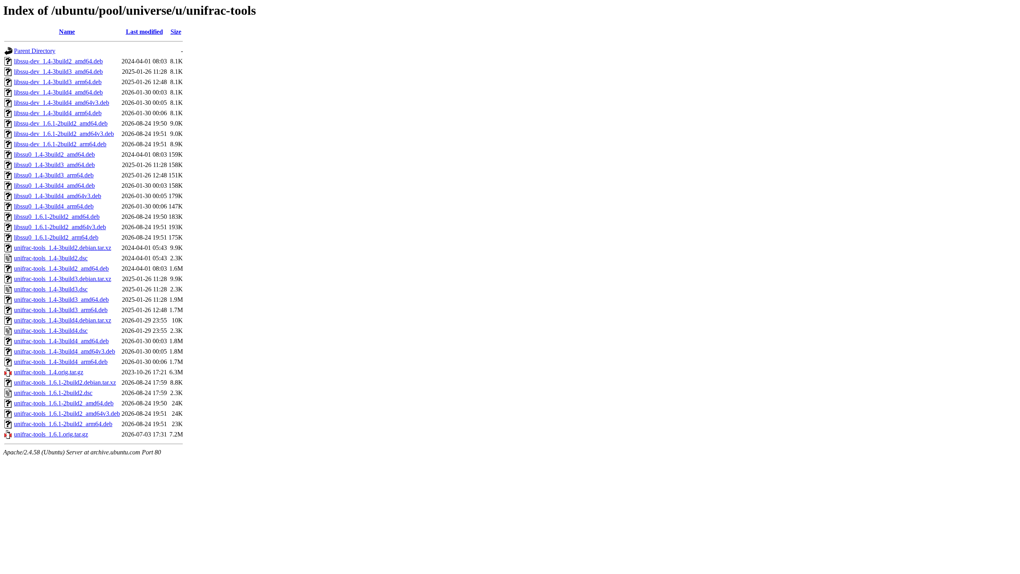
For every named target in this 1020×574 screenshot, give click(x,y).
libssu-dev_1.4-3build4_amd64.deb (58, 92)
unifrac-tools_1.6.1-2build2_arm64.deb (63, 424)
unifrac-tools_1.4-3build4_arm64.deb (61, 361)
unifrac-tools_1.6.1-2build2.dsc (53, 392)
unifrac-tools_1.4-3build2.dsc (51, 258)
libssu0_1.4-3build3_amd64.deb (54, 164)
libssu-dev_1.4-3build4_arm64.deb (58, 113)
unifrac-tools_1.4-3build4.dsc (51, 330)
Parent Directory (34, 50)
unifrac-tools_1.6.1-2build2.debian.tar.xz (65, 382)
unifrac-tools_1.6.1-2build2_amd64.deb (64, 403)
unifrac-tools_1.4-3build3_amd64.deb (61, 299)
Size (176, 31)
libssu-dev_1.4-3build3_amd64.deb (58, 71)
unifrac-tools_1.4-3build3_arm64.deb (61, 310)
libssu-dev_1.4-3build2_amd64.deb (58, 61)
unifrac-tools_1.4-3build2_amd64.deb (61, 268)
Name (67, 31)
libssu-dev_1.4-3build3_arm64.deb (58, 82)
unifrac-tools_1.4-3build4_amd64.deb (61, 341)
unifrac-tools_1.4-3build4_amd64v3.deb (64, 351)
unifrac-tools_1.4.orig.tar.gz (48, 372)
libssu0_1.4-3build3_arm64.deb (54, 175)
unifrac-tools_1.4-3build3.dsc (51, 289)
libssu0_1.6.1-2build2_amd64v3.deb (60, 227)
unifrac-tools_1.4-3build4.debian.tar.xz (62, 320)
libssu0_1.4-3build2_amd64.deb (54, 154)
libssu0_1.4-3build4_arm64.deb (54, 206)
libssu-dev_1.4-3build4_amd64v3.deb (61, 102)
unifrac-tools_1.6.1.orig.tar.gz (51, 434)
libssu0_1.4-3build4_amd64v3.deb (57, 196)
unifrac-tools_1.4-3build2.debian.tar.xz (62, 247)
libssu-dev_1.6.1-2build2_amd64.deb (61, 123)
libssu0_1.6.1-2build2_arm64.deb (56, 237)
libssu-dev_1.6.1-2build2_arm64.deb (60, 144)
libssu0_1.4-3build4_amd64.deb (54, 185)
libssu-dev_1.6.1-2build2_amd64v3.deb (64, 133)
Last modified (144, 31)
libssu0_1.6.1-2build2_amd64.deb (57, 216)
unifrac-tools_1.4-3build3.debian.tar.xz (62, 278)
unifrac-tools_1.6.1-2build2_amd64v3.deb (67, 413)
